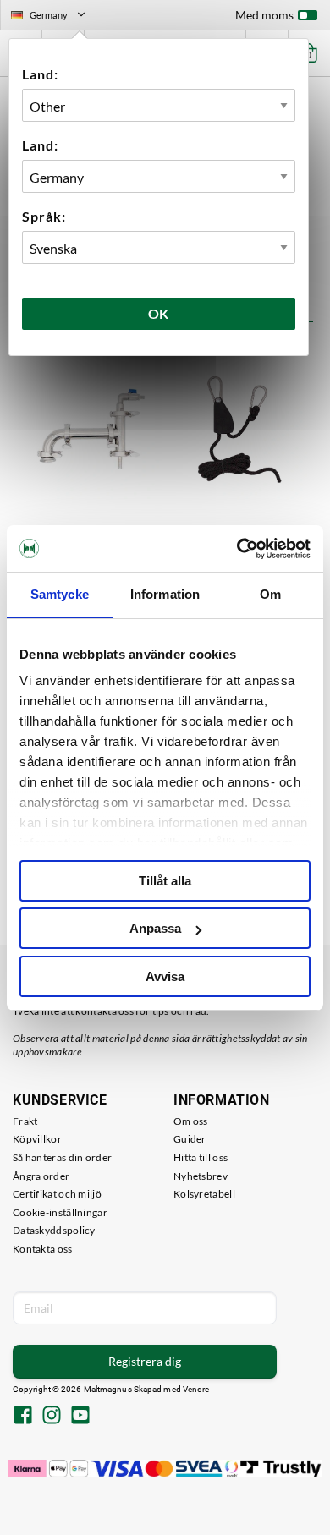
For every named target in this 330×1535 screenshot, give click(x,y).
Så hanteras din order (62, 1157)
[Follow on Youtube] (80, 1417)
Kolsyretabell (204, 1193)
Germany (55, 17)
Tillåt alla (165, 881)
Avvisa (165, 976)
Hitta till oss (200, 1157)
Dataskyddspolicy (54, 1230)
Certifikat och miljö (57, 1193)
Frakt (25, 1121)
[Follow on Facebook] (22, 1417)
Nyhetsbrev (200, 1176)
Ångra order (41, 1176)
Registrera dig (144, 1361)
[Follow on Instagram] (51, 1417)
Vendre (196, 1389)
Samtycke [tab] (59, 594)
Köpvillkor (37, 1138)
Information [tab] (165, 594)
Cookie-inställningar (60, 1212)
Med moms (264, 15)
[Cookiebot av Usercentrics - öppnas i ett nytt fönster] (237, 549)
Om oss (190, 1121)
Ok (159, 313)
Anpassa (155, 928)
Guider (189, 1138)
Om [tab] (270, 594)
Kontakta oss (43, 1248)
